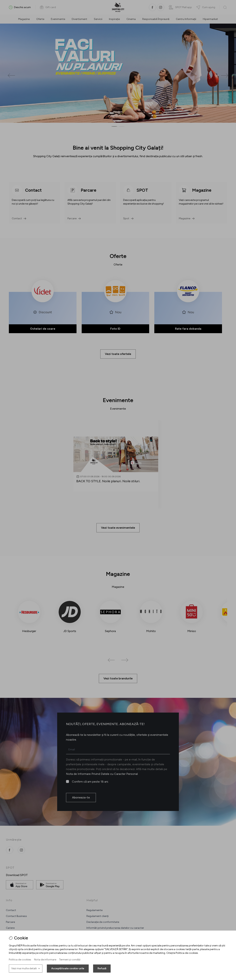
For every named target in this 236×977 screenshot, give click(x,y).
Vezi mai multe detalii (24, 968)
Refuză (102, 968)
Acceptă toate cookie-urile (67, 968)
